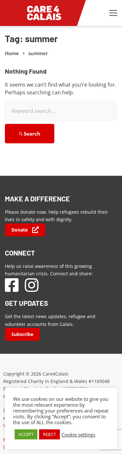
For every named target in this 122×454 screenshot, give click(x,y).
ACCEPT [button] (26, 434)
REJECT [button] (49, 434)
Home (12, 53)
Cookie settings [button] (78, 434)
